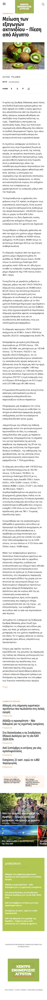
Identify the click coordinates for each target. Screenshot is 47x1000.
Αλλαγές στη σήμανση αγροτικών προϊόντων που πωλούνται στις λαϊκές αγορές (23, 709)
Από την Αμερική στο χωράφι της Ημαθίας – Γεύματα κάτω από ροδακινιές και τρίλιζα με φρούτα (21, 921)
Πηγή (5, 687)
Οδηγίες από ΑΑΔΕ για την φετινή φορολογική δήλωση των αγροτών (12, 781)
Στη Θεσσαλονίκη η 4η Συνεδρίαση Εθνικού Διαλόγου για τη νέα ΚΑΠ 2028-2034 (21, 736)
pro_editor (16, 77)
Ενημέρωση (8, 13)
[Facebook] (11, 88)
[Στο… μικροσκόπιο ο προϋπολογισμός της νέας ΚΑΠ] (19, 836)
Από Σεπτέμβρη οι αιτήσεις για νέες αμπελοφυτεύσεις (22, 749)
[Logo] (23, 970)
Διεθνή (5, 810)
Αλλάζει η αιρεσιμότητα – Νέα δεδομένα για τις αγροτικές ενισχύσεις (23, 722)
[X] (17, 88)
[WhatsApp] (28, 88)
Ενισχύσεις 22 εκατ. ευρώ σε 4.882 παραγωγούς (21, 761)
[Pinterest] (22, 88)
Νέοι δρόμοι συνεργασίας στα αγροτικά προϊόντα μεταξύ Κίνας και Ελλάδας (32, 783)
